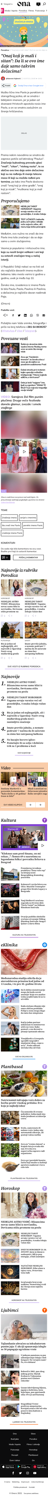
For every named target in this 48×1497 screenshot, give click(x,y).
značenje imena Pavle (12, 533)
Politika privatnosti (20, 1487)
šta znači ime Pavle (11, 525)
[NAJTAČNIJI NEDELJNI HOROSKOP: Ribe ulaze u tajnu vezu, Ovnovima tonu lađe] (10, 1272)
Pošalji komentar (28, 557)
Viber (20, 330)
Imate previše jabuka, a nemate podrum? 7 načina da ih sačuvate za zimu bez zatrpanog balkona (23, 730)
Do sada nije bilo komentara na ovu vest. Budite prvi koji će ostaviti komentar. (21, 550)
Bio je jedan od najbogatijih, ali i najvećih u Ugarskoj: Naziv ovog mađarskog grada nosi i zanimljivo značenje (22, 717)
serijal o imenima (28, 517)
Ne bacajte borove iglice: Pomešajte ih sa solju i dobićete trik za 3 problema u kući (22, 742)
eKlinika (9, 945)
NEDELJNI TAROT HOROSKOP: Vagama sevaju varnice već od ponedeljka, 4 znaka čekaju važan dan (23, 702)
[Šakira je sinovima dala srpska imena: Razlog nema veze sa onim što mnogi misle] (10, 348)
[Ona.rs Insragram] (27, 1473)
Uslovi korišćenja (7, 502)
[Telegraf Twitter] (20, 1473)
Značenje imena (9, 517)
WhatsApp (8, 330)
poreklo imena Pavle (32, 525)
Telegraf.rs (8, 4)
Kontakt (32, 1487)
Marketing (15, 1482)
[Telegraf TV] (34, 1473)
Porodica (5, 50)
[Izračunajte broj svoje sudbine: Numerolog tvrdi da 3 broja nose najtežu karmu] (10, 1288)
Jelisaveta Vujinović (13, 79)
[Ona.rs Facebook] (13, 1473)
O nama (7, 1482)
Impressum (25, 1482)
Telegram (30, 330)
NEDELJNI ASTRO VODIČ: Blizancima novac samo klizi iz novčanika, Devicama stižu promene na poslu (21, 687)
